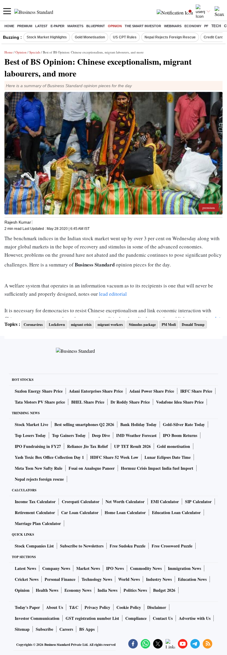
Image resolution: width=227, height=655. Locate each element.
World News (129, 579)
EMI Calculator (165, 501)
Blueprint (95, 26)
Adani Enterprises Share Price (96, 391)
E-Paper (57, 26)
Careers (66, 629)
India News (107, 590)
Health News (47, 590)
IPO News (115, 568)
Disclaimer (156, 607)
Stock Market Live (31, 424)
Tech (216, 26)
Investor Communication (37, 618)
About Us (54, 607)
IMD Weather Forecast (136, 435)
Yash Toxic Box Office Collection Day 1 (49, 457)
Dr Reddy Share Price (130, 402)
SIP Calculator (198, 501)
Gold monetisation (173, 446)
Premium (24, 26)
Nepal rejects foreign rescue (39, 479)
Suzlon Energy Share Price (39, 391)
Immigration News (184, 568)
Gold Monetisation (90, 37)
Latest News (25, 568)
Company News (56, 568)
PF (206, 26)
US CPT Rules (125, 37)
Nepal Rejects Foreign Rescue (170, 37)
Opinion (115, 26)
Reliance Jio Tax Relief (87, 446)
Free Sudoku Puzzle (127, 546)
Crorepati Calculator (80, 501)
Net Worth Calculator (125, 501)
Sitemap (22, 629)
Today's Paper (27, 607)
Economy (192, 26)
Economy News (77, 590)
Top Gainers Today (69, 435)
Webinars (172, 26)
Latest (41, 26)
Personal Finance (60, 579)
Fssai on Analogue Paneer (92, 468)
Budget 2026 (164, 590)
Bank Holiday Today (138, 424)
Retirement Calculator (35, 512)
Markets (75, 26)
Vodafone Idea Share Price (180, 402)
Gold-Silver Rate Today (184, 424)
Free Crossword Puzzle (172, 546)
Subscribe (44, 629)
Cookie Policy (128, 607)
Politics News (135, 590)
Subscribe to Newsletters (81, 546)
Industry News (159, 579)
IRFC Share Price (196, 391)
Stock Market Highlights (47, 37)
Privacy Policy (97, 607)
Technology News (97, 579)
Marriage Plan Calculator (38, 523)
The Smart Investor (143, 26)
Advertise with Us (194, 618)
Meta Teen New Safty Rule (38, 468)
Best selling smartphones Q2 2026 (84, 424)
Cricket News (26, 579)
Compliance (136, 618)
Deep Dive (101, 435)
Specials (34, 52)
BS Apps (87, 629)
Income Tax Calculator (35, 501)
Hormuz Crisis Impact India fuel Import (157, 468)
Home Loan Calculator (125, 512)
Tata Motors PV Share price (40, 402)
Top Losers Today (30, 435)
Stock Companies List (34, 546)
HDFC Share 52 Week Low (114, 457)
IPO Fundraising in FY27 (38, 446)
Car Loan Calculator (79, 512)
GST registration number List (92, 618)
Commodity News (146, 568)
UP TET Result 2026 (132, 446)
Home (9, 26)
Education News (192, 579)
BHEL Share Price (87, 402)
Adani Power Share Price (151, 391)
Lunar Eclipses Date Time (168, 457)
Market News (88, 568)
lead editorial (113, 293)
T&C (73, 607)
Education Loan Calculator (176, 512)
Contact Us (163, 618)
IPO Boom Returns (180, 435)
